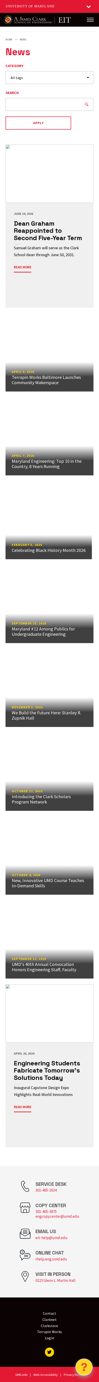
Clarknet (49, 1319)
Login (49, 1338)
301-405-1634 (46, 1190)
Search (12, 92)
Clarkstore (49, 1325)
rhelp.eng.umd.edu (51, 1259)
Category (14, 65)
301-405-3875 (46, 1211)
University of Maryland (30, 6)
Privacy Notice (74, 1375)
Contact (49, 1313)
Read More (22, 267)
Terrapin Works (49, 1331)
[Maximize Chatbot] (92, 544)
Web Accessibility (45, 1375)
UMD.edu (21, 1375)
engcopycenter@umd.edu (57, 1216)
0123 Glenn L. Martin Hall (55, 1280)
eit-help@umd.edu (51, 1237)
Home (9, 39)
